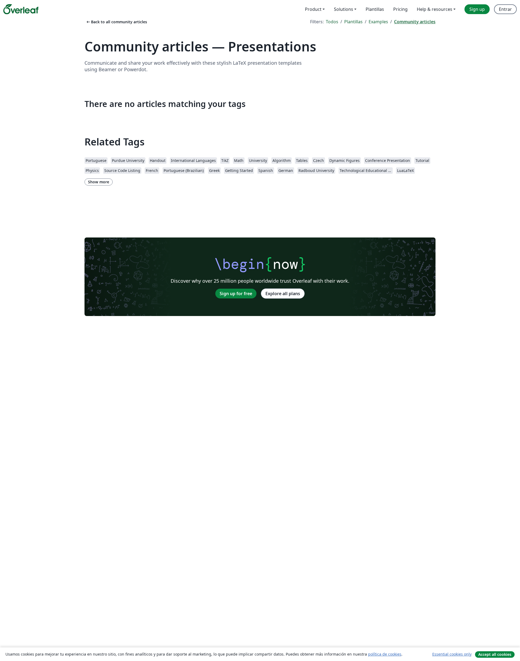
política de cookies (384, 654)
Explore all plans (282, 294)
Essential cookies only (452, 654)
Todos (332, 22)
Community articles (414, 22)
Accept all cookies (494, 654)
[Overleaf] (20, 9)
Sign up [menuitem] (477, 9)
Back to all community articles (116, 21)
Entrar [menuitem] (505, 9)
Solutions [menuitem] (343, 9)
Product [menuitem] (313, 9)
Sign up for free (236, 294)
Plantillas (353, 22)
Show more (98, 181)
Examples (378, 22)
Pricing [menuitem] (400, 9)
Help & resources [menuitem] (434, 9)
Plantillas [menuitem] (375, 9)
